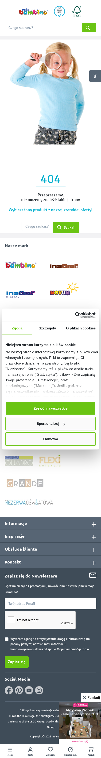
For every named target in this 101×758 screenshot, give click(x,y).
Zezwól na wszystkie (50, 408)
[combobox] (50, 27)
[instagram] (39, 690)
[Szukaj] (89, 27)
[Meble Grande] (26, 483)
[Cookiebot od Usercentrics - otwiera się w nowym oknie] (75, 315)
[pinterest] (19, 690)
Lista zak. (50, 755)
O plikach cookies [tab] (81, 328)
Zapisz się (17, 661)
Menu (10, 755)
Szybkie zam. (70, 755)
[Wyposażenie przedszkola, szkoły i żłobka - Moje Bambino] (33, 11)
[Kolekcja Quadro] (19, 461)
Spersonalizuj (48, 424)
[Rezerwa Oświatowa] (29, 502)
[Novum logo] (67, 290)
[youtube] (29, 690)
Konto (30, 755)
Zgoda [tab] (17, 328)
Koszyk (91, 755)
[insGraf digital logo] (24, 290)
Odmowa (50, 439)
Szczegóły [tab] (47, 328)
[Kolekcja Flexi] (50, 461)
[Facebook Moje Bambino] (9, 690)
